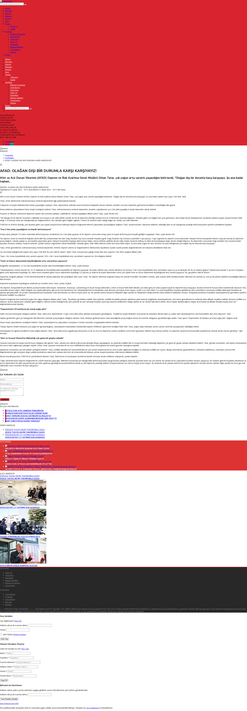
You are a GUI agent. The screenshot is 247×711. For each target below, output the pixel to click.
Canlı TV (8, 573)
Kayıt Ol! (18, 621)
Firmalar (8, 604)
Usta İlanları (10, 599)
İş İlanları (9, 597)
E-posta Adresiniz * (8, 662)
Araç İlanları (10, 594)
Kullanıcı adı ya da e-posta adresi (13, 625)
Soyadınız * (4, 657)
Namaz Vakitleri (11, 580)
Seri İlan (8, 602)
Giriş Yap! (25, 649)
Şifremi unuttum (19, 634)
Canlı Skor (9, 575)
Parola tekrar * (6, 676)
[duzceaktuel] (6, 1)
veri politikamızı (92, 708)
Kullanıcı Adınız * (7, 666)
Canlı (9, 141)
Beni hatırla (7, 634)
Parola (2, 630)
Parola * (3, 671)
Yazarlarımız (10, 585)
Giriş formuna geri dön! (9, 703)
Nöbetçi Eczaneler (12, 583)
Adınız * (3, 653)
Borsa (9, 144)
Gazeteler (9, 578)
